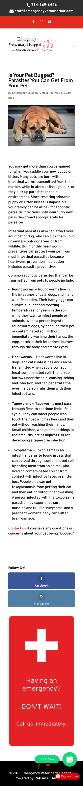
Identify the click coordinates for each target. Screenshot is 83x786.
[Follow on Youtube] (49, 21)
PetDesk (41, 778)
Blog (11, 98)
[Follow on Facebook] (33, 21)
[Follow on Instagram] (41, 21)
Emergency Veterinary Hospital (32, 93)
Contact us (17, 528)
